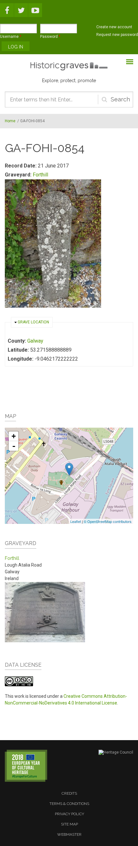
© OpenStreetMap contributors (108, 521)
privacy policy (69, 814)
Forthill (40, 175)
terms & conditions (69, 804)
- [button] (14, 445)
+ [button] (14, 436)
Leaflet (75, 521)
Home (10, 121)
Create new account (114, 27)
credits (69, 793)
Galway (35, 341)
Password (50, 36)
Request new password (117, 34)
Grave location (33, 322)
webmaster (69, 834)
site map (69, 824)
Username (10, 36)
